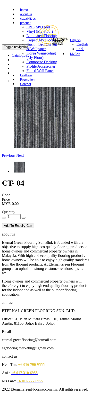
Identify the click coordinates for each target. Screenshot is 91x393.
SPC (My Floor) (38, 27)
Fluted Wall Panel (40, 71)
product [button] (25, 23)
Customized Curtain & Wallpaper (41, 46)
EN (66, 11)
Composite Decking (41, 62)
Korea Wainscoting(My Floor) (41, 55)
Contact (25, 84)
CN (74, 11)
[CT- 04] (44, 146)
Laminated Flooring (41, 36)
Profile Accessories (41, 66)
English (82, 44)
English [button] (75, 40)
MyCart (75, 54)
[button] (9, 155)
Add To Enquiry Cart (18, 226)
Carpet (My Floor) (40, 40)
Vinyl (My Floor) (39, 31)
